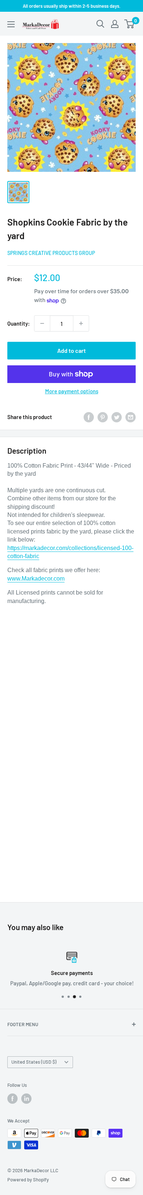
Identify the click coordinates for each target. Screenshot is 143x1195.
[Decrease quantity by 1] (42, 323)
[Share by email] (130, 416)
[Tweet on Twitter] (116, 416)
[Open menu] (11, 24)
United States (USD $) (33, 1062)
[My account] (114, 24)
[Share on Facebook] (89, 416)
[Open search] (100, 24)
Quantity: (18, 323)
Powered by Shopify (28, 1179)
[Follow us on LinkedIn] (26, 1098)
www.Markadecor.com (36, 578)
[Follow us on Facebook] (12, 1098)
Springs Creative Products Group (51, 253)
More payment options (71, 391)
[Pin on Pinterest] (103, 416)
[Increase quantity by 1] (81, 323)
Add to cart (71, 350)
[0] (129, 23)
